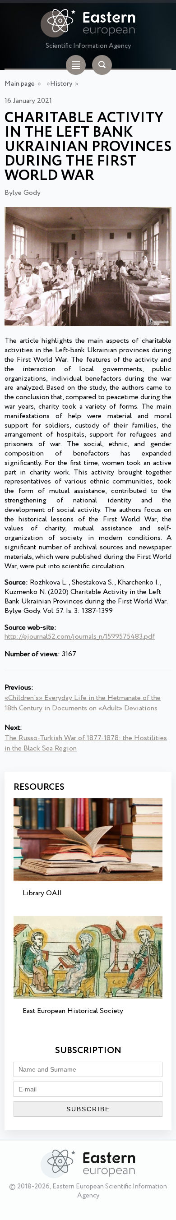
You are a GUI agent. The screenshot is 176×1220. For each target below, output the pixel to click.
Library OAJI (42, 893)
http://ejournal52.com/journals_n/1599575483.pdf (80, 636)
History (61, 84)
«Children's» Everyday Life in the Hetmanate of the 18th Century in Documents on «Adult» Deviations (83, 703)
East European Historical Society (73, 1011)
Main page (20, 84)
